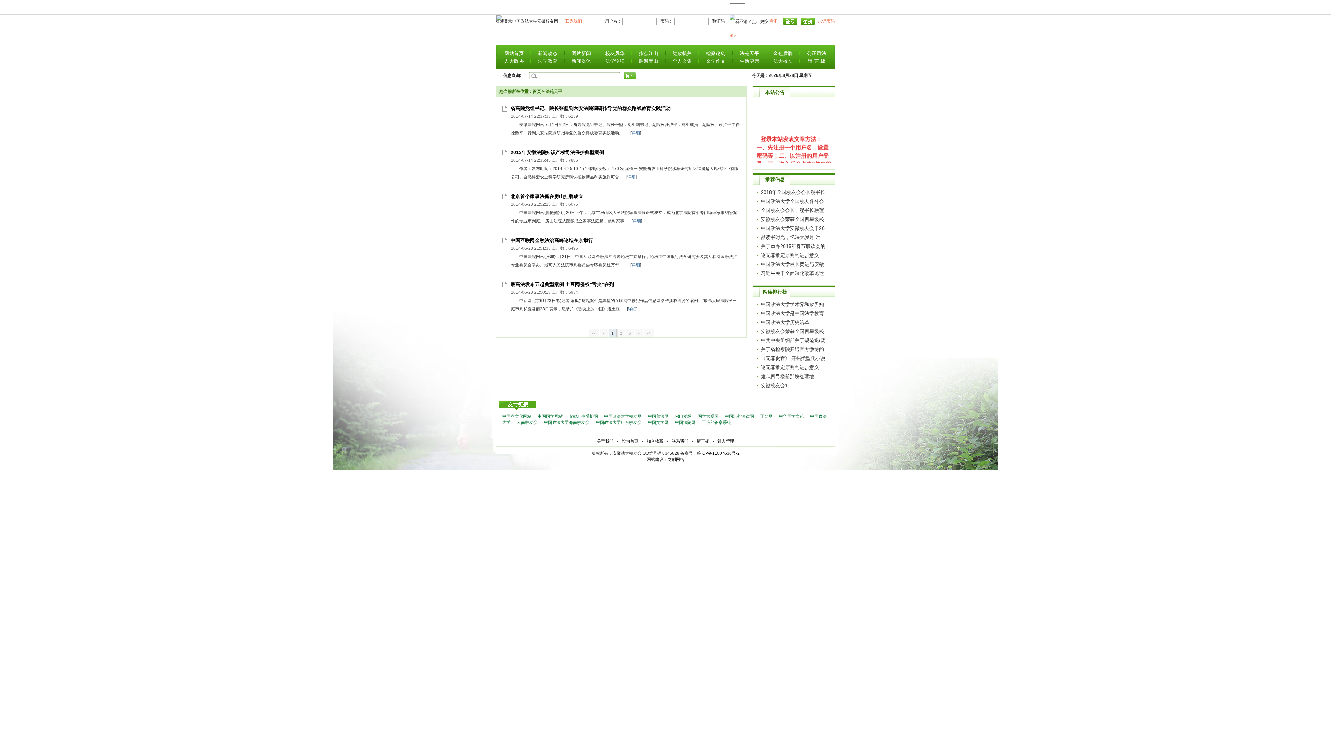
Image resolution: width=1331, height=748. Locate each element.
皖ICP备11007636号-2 (718, 453)
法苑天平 (749, 53)
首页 (537, 91)
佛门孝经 (683, 416)
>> (649, 333)
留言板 (703, 441)
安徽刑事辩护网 (583, 416)
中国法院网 (685, 422)
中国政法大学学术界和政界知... (794, 304)
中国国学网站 (550, 416)
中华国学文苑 (791, 416)
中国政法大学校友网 (623, 416)
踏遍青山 (648, 61)
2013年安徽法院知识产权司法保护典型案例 (557, 152)
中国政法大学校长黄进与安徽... (794, 264)
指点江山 (648, 53)
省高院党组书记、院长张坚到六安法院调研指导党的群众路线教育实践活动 (591, 108)
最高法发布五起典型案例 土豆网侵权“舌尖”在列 (562, 284)
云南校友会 (527, 422)
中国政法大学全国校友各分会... (794, 201)
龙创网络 (676, 459)
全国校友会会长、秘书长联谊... (794, 210)
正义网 (766, 416)
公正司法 (816, 53)
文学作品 (715, 61)
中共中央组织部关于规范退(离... (795, 340)
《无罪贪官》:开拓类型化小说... (795, 358)
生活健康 (749, 61)
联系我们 (680, 441)
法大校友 (783, 61)
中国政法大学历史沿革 (785, 322)
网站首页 (514, 53)
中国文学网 (658, 422)
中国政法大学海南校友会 (567, 422)
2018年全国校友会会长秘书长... (795, 192)
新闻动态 (547, 53)
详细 (636, 133)
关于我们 (605, 441)
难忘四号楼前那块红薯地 (787, 376)
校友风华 (615, 53)
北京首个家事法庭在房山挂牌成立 (547, 196)
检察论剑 (715, 53)
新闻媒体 (581, 61)
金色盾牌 (783, 53)
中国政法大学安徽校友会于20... (795, 228)
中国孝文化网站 (516, 416)
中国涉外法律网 (739, 416)
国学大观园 (708, 416)
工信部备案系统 (716, 422)
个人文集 (682, 61)
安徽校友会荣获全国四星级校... (794, 219)
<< (594, 333)
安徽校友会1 (774, 385)
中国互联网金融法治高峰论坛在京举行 (552, 240)
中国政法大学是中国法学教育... (794, 313)
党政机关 (682, 53)
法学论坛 (615, 61)
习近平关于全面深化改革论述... (794, 273)
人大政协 (514, 61)
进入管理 (725, 441)
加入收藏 (655, 441)
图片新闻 (581, 53)
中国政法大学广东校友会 (619, 422)
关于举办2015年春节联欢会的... (795, 246)
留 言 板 (816, 61)
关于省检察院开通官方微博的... (794, 349)
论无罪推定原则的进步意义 (790, 255)
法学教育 (547, 61)
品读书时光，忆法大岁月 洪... (793, 237)
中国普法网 (658, 416)
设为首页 (630, 441)
